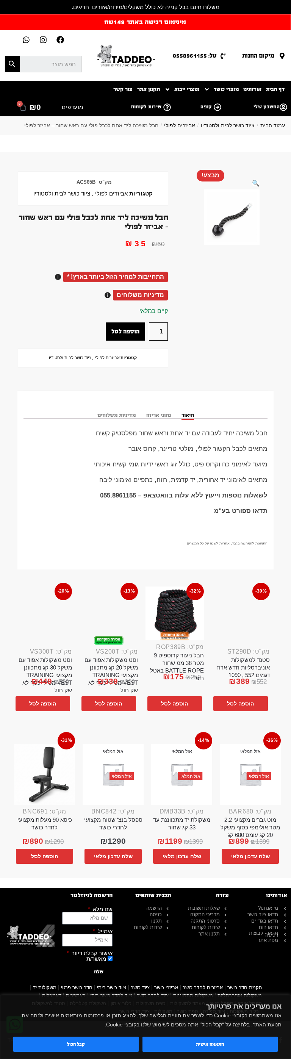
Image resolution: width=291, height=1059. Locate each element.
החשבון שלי (266, 107)
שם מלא (102, 909)
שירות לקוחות (146, 107)
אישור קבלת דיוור (91, 953)
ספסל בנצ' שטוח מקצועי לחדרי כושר (113, 824)
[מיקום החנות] (282, 56)
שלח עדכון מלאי (250, 856)
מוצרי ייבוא (186, 89)
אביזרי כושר (166, 987)
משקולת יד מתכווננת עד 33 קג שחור (181, 824)
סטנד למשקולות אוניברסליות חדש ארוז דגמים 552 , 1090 (243, 667)
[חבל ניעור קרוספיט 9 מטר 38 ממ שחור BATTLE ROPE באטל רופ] (175, 614)
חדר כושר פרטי (76, 987)
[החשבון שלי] (283, 107)
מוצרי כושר (226, 89)
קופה (205, 107)
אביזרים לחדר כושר (203, 987)
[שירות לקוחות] (167, 107)
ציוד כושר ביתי (111, 987)
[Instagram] (43, 39)
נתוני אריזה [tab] (158, 415)
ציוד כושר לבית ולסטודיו (228, 125)
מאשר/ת (96, 959)
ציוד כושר (140, 987)
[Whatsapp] (26, 39)
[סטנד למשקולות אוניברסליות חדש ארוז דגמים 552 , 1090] (240, 616)
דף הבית (275, 89)
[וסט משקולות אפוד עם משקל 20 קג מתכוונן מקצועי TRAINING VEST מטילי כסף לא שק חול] (109, 616)
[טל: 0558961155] (223, 56)
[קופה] (217, 107)
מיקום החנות (258, 55)
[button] (256, 183)
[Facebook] (60, 39)
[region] (145, 1027)
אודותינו (252, 89)
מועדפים (72, 107)
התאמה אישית (210, 1044)
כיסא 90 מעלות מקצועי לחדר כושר (44, 824)
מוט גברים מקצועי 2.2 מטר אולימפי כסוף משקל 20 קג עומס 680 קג (250, 827)
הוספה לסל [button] (240, 704)
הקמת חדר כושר (244, 987)
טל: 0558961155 (195, 55)
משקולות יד (44, 987)
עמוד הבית (272, 125)
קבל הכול (76, 1044)
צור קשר (123, 89)
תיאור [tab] (187, 415)
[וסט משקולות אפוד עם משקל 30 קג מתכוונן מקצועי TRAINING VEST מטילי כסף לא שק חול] (43, 616)
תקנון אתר (148, 89)
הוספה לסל (125, 331)
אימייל (104, 931)
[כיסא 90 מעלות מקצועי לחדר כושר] (44, 774)
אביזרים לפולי (179, 125)
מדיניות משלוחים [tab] (116, 415)
